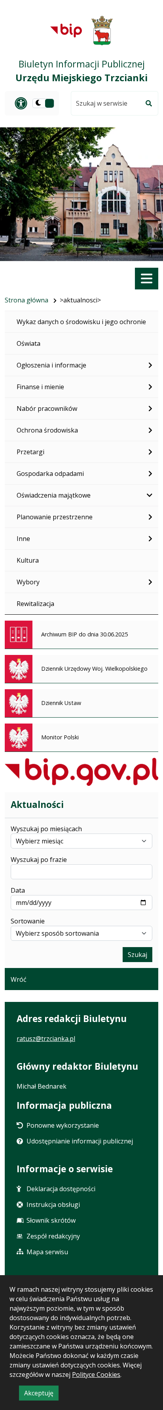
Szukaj (137, 954)
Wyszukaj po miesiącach (46, 828)
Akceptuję (41, 1394)
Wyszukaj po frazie (39, 859)
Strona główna (26, 300)
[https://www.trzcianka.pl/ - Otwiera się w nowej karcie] (102, 30)
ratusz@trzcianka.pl (46, 1038)
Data (18, 890)
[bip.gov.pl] (81, 772)
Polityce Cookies (96, 1374)
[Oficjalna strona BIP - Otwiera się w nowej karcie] (66, 30)
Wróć (19, 979)
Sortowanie (28, 921)
